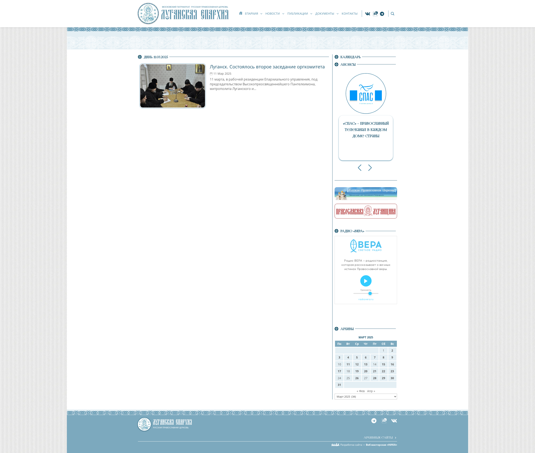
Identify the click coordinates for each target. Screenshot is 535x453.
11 (348, 364)
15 (383, 364)
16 (392, 364)
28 (374, 378)
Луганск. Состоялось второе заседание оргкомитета (267, 66)
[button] (359, 167)
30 (392, 378)
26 (357, 378)
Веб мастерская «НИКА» (381, 445)
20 (365, 371)
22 (383, 371)
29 (383, 378)
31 (339, 385)
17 (339, 371)
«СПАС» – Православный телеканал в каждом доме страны (366, 130)
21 (374, 371)
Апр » (371, 391)
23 (392, 371)
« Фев (361, 391)
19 (357, 371)
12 (357, 364)
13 (365, 364)
